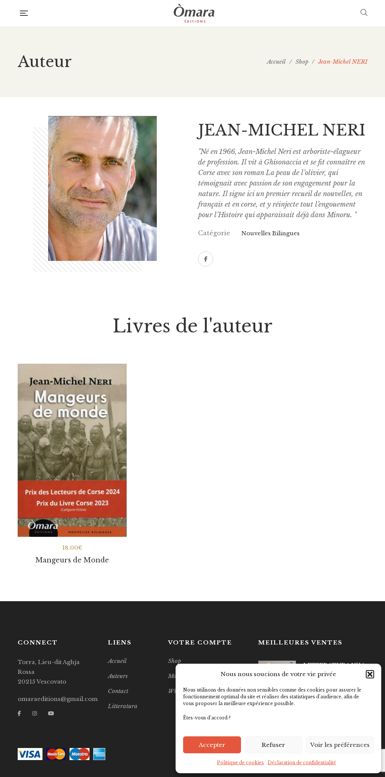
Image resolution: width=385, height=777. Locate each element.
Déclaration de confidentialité (302, 762)
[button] (370, 674)
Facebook (205, 259)
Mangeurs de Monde (72, 560)
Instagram (34, 713)
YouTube (51, 713)
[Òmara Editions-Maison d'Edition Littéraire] (194, 13)
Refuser (273, 744)
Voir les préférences (340, 744)
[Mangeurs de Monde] (72, 450)
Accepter (212, 744)
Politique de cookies (240, 762)
